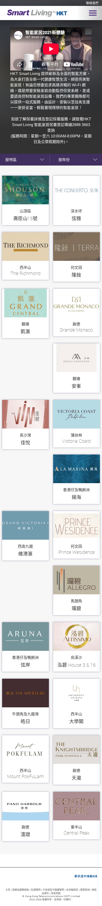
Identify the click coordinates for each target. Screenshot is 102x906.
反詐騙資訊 (72, 889)
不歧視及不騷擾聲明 (53, 889)
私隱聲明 (36, 889)
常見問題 (55, 893)
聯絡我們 (92, 3)
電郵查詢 (85, 889)
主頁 (7, 889)
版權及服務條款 (20, 889)
